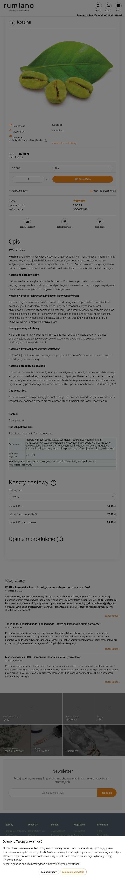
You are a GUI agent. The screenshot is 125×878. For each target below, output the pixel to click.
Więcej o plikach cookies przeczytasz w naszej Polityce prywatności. (42, 863)
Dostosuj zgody (49, 872)
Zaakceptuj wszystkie (73, 872)
